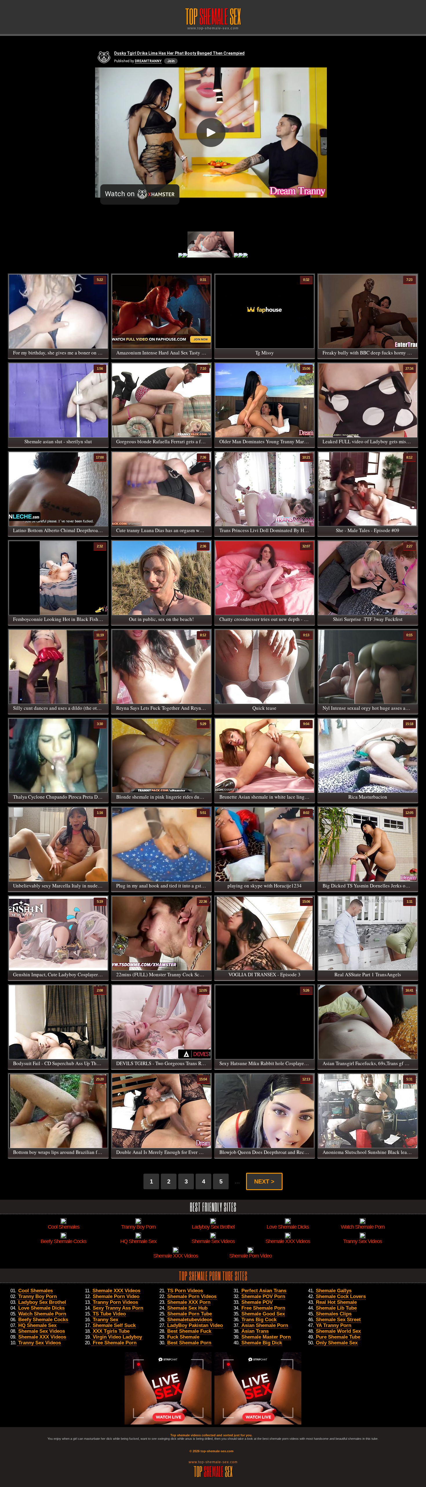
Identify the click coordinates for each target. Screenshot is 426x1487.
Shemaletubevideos (189, 1319)
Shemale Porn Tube (189, 1314)
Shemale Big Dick (261, 1343)
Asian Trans (255, 1331)
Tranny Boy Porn (37, 1296)
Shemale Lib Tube (336, 1308)
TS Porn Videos (185, 1290)
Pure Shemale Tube (338, 1337)
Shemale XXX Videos (42, 1337)
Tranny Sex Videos (39, 1343)
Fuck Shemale (183, 1337)
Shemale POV (257, 1302)
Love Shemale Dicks (41, 1308)
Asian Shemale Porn (264, 1325)
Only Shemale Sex (337, 1343)
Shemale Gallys (334, 1290)
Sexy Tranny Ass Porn (118, 1308)
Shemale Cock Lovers (341, 1296)
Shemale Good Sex (263, 1314)
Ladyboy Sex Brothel (42, 1302)
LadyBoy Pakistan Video (195, 1325)
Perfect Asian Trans (263, 1290)
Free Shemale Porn (114, 1343)
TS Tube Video (109, 1314)
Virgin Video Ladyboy (117, 1337)
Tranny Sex (105, 1319)
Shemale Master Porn (266, 1337)
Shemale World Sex (338, 1331)
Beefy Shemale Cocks (43, 1319)
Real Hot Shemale (336, 1302)
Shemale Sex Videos (41, 1331)
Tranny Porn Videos (115, 1302)
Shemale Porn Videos (191, 1296)
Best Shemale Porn (189, 1343)
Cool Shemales (35, 1290)
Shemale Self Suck (114, 1325)
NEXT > (264, 1181)
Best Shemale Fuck (189, 1331)
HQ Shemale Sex (37, 1325)
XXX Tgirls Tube (111, 1331)
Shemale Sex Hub (187, 1308)
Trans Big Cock (258, 1319)
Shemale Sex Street (338, 1319)
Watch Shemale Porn (42, 1314)
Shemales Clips (334, 1314)
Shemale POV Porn (263, 1296)
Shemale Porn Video (116, 1296)
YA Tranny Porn (333, 1325)
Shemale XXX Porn (188, 1302)
